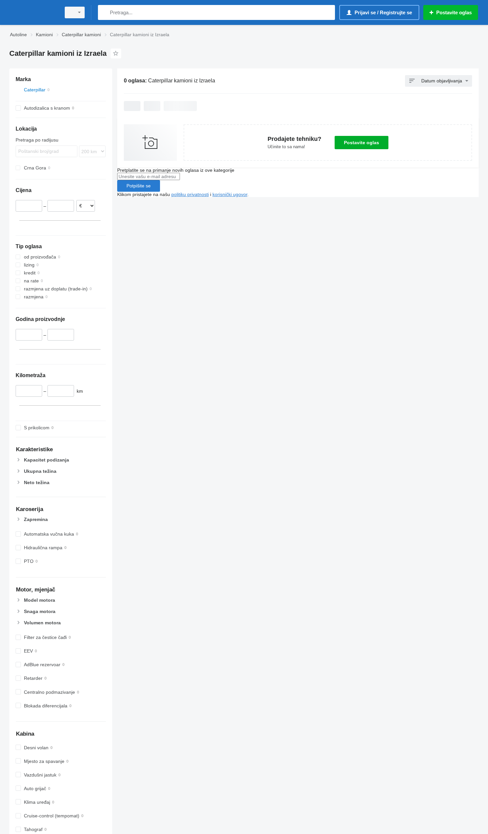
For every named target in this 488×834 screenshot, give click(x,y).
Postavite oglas (361, 142)
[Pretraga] (104, 12)
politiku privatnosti (190, 194)
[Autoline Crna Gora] (33, 12)
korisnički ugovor (229, 194)
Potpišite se (138, 185)
